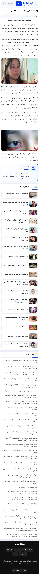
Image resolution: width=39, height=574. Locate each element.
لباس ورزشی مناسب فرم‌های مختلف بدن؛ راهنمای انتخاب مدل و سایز (20, 421)
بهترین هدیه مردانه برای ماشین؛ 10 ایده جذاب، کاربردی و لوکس (19, 391)
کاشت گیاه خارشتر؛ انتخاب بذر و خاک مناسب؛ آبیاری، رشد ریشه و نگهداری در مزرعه (20, 427)
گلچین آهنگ (18, 549)
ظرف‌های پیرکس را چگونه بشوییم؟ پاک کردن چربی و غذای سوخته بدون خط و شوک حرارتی (21, 517)
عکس (31, 104)
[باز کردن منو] (36, 4)
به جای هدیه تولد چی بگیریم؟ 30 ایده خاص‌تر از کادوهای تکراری (21, 482)
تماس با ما (16, 570)
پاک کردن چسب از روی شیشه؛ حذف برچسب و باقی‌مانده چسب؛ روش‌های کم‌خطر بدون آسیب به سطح (21, 535)
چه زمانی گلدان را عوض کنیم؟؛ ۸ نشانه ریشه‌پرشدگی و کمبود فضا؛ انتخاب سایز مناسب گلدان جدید (20, 529)
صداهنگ (15, 554)
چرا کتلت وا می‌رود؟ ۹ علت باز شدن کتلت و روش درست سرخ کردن (20, 511)
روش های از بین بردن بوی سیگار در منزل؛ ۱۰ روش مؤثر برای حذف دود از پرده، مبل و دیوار (21, 523)
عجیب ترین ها (26, 16)
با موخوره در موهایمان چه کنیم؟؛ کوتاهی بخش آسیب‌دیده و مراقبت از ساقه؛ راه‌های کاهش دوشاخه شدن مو (20, 374)
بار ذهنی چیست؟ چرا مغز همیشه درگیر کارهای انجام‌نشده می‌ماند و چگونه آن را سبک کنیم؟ (21, 476)
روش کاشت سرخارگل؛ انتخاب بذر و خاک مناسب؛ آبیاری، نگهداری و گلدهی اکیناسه (22, 433)
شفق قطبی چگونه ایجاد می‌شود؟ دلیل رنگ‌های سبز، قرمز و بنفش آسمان (21, 415)
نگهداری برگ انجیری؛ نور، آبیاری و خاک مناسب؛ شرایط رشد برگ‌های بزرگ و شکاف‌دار (21, 445)
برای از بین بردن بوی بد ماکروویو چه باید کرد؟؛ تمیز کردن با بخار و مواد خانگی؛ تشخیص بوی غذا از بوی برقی (20, 499)
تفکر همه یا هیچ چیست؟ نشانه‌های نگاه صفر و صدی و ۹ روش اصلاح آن (20, 470)
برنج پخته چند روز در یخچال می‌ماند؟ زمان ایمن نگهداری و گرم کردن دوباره (20, 505)
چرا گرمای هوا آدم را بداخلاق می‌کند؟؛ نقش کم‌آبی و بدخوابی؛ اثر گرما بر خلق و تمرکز (20, 368)
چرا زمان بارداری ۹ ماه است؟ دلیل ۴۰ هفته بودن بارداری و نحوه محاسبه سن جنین (21, 396)
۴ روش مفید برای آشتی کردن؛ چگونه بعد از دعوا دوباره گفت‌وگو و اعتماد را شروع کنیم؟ (20, 458)
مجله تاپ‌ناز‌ (28, 4)
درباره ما (23, 570)
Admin (26, 169)
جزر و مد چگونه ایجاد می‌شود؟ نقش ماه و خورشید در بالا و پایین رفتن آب (21, 408)
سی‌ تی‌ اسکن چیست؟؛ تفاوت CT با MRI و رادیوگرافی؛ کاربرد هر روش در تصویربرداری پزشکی (20, 386)
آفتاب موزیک (23, 554)
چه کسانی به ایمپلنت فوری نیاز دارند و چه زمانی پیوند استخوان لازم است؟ (19, 361)
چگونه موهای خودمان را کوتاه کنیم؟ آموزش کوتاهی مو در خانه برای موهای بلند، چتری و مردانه (20, 492)
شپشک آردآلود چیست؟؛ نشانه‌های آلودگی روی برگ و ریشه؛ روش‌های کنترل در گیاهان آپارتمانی (21, 439)
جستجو (19, 4)
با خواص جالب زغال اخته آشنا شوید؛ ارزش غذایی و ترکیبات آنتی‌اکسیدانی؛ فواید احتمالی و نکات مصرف (21, 402)
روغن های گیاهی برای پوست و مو (28, 487)
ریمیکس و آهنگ (28, 549)
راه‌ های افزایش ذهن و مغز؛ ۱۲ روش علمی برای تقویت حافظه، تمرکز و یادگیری (20, 464)
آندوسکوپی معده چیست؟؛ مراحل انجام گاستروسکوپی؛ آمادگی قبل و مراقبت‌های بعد (20, 380)
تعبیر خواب (9, 549)
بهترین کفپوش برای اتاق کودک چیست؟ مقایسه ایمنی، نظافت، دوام (20, 451)
